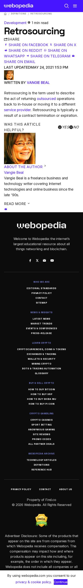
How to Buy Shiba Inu (41, 399)
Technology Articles (42, 460)
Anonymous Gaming (41, 429)
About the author (24, 167)
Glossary (41, 373)
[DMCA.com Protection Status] (41, 516)
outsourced (46, 98)
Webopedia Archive (41, 453)
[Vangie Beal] (9, 73)
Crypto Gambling (41, 413)
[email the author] (6, 209)
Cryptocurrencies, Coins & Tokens (41, 349)
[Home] (5, 13)
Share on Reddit (25, 50)
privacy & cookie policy (33, 582)
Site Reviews (41, 434)
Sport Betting (41, 424)
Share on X (64, 45)
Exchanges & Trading (41, 354)
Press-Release (41, 333)
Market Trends (41, 323)
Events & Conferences (41, 328)
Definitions (18, 13)
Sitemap (41, 302)
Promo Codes (41, 439)
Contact (41, 298)
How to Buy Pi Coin (41, 403)
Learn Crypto (41, 342)
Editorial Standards (41, 288)
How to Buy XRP (41, 394)
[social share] (30, 261)
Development (15, 23)
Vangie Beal (38, 82)
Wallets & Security (41, 359)
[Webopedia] (18, 6)
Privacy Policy (41, 293)
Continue (60, 582)
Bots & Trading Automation (41, 368)
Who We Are (41, 281)
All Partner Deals (41, 444)
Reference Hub (41, 469)
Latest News (41, 318)
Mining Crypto (42, 363)
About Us (65, 489)
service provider (17, 110)
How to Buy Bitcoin (41, 389)
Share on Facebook (28, 45)
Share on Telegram (50, 56)
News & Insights (41, 312)
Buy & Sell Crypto (41, 383)
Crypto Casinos (41, 419)
